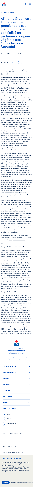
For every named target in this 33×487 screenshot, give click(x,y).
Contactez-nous (11, 423)
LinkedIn (9, 419)
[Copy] (21, 62)
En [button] (24, 357)
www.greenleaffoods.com (17, 240)
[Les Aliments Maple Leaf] (4, 4)
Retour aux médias (8, 12)
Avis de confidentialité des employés (13, 452)
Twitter (8, 414)
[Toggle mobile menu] (30, 4)
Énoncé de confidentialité (10, 446)
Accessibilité (6, 440)
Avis (4, 433)
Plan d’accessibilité (19, 440)
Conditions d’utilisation (16, 433)
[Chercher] (25, 4)
